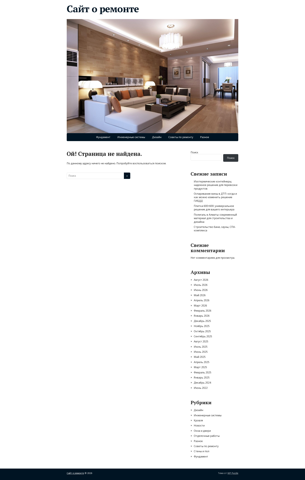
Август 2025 (201, 341)
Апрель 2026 (201, 300)
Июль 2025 (200, 346)
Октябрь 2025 (202, 331)
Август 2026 (201, 280)
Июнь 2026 (201, 290)
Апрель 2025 (201, 362)
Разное (204, 137)
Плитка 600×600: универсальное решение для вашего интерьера (214, 207)
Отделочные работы (207, 436)
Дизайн (156, 137)
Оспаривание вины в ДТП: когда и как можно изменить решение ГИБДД (215, 197)
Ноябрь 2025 (202, 326)
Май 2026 (200, 295)
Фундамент (103, 137)
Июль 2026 (200, 285)
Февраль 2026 (202, 310)
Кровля (198, 420)
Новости (199, 425)
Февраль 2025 (202, 372)
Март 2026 (200, 305)
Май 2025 (200, 357)
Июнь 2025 (201, 352)
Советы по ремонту (180, 137)
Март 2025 (200, 367)
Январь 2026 (202, 315)
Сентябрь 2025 (203, 336)
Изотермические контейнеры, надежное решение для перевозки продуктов (215, 185)
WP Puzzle (232, 473)
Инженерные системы (131, 137)
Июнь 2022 (201, 388)
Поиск (194, 152)
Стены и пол (201, 451)
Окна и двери (202, 430)
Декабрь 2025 (202, 321)
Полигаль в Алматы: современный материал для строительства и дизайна (215, 218)
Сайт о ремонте (103, 9)
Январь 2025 (202, 377)
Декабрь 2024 (202, 382)
